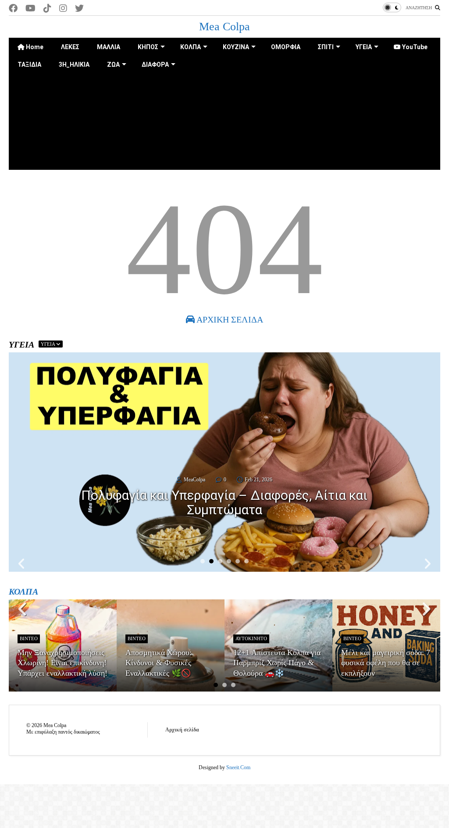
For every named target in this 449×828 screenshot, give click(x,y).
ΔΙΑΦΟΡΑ (155, 64)
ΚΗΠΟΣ (148, 46)
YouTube (414, 46)
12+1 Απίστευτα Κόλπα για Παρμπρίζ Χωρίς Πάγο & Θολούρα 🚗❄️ (277, 662)
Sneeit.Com (238, 767)
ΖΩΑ (113, 64)
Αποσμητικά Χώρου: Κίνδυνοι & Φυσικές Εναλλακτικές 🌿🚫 (158, 662)
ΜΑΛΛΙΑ (108, 46)
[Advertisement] (224, 134)
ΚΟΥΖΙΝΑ (236, 46)
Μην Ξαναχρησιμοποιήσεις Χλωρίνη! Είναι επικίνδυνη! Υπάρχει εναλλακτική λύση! (62, 662)
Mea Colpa (224, 26)
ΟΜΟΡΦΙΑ (285, 46)
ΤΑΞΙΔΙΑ (29, 64)
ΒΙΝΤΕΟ (29, 638)
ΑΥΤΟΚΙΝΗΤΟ (251, 638)
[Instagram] (63, 8)
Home (34, 46)
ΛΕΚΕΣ (70, 46)
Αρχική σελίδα (182, 730)
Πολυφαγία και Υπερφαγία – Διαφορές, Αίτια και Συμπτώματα (224, 502)
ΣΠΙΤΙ (326, 46)
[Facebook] (13, 8)
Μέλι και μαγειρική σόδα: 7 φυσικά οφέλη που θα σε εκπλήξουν (385, 662)
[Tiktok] (47, 8)
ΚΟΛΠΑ (190, 46)
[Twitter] (79, 8)
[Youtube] (30, 8)
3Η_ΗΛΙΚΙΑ (74, 64)
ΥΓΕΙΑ (364, 46)
